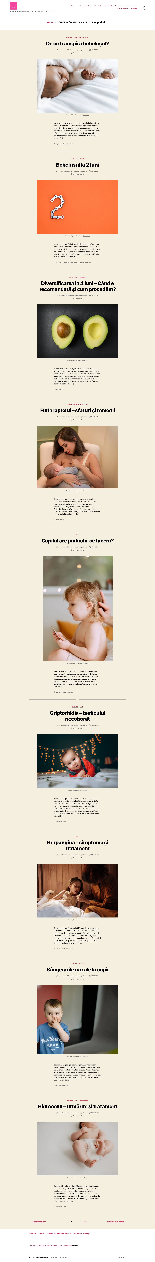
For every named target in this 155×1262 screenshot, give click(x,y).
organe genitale (61, 821)
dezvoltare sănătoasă (71, 262)
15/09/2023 (94, 725)
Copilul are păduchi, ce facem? (77, 540)
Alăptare (106, 6)
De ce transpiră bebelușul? (77, 43)
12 (85, 1222)
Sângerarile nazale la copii (77, 969)
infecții (66, 692)
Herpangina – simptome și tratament (77, 845)
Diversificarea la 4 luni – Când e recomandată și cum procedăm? (77, 286)
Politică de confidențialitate (59, 1233)
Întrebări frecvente (131, 6)
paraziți (71, 692)
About (41, 1233)
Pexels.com (86, 115)
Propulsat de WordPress (59, 1257)
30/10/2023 (95, 171)
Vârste (73, 6)
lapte (57, 520)
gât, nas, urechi (60, 949)
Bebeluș (69, 37)
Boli (80, 6)
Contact (32, 1233)
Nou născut (83, 1100)
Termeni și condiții (82, 1233)
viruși (72, 949)
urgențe (68, 1085)
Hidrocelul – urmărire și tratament (77, 1106)
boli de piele (60, 692)
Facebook (134, 8)
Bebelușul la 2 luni (77, 165)
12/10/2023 (94, 417)
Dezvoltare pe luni (117, 6)
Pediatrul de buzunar (42, 1257)
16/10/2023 (94, 295)
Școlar (81, 963)
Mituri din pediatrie (123, 8)
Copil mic (73, 963)
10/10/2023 (94, 547)
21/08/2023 (94, 976)
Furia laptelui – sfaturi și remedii (77, 410)
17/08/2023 (94, 1113)
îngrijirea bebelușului (62, 144)
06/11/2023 (94, 50)
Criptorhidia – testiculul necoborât (77, 716)
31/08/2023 (94, 855)
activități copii (60, 262)
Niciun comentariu (78, 53)
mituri (71, 144)
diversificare (60, 389)
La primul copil (87, 6)
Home (31, 1245)
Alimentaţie (98, 6)
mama (62, 520)
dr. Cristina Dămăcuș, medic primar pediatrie (74, 50)
